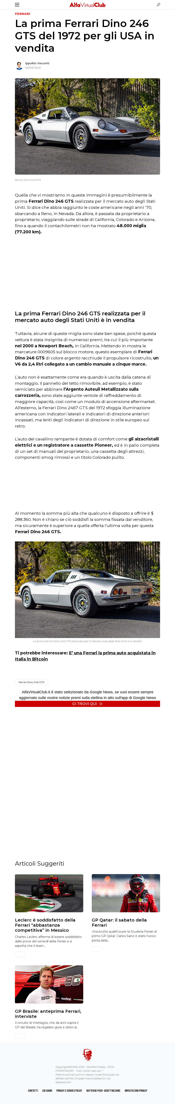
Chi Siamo (47, 1091)
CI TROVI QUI (84, 704)
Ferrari (22, 14)
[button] (17, 4)
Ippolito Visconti (37, 63)
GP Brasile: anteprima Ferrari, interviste (48, 1014)
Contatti (33, 1091)
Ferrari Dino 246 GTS (31, 682)
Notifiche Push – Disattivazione (103, 1091)
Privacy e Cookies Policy (69, 1091)
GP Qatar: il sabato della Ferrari (119, 922)
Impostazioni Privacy (136, 1091)
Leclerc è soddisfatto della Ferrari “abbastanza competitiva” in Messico (45, 925)
